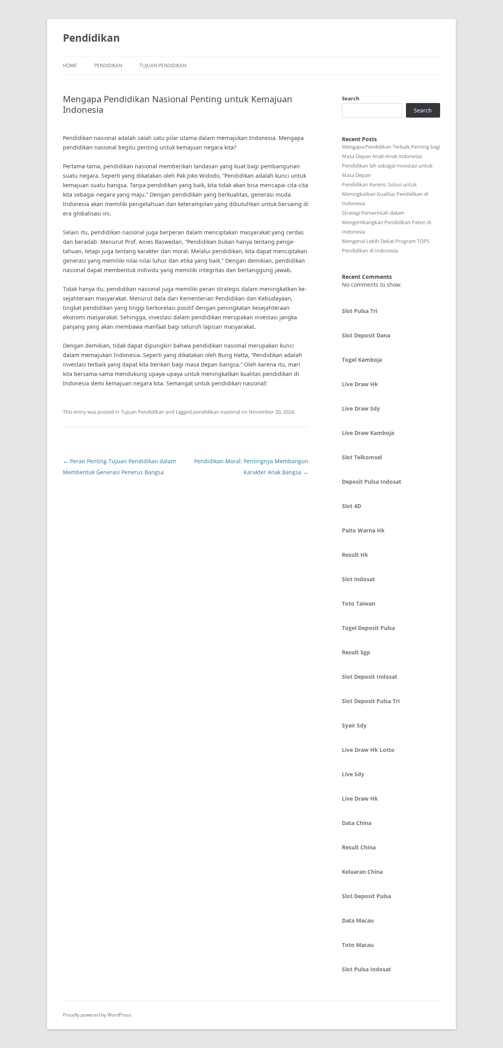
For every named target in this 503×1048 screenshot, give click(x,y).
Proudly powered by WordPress (97, 1014)
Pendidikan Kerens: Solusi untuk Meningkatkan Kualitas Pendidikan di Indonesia (385, 194)
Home (70, 65)
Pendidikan (91, 38)
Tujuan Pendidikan (163, 65)
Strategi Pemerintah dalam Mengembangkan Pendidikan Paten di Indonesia (386, 222)
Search (351, 98)
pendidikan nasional (216, 411)
